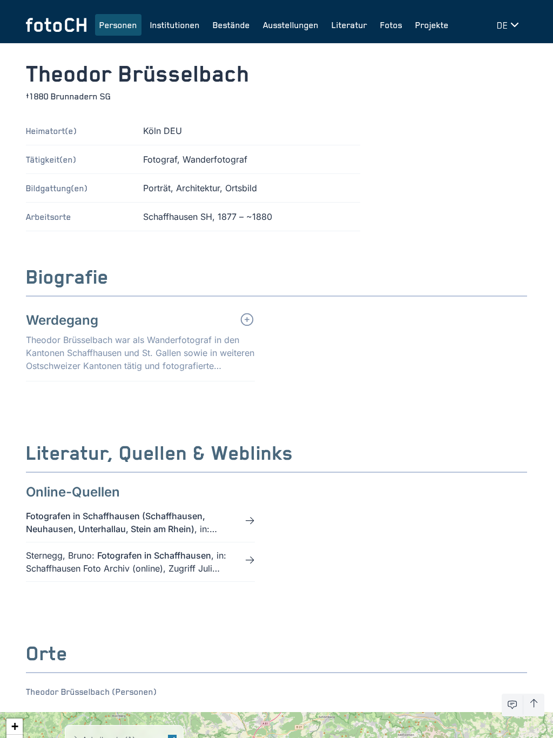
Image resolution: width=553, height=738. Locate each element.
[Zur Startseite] (56, 24)
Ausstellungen (291, 25)
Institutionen (175, 25)
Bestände (231, 25)
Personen (118, 25)
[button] (14, 727)
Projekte (432, 25)
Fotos (391, 25)
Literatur (349, 25)
